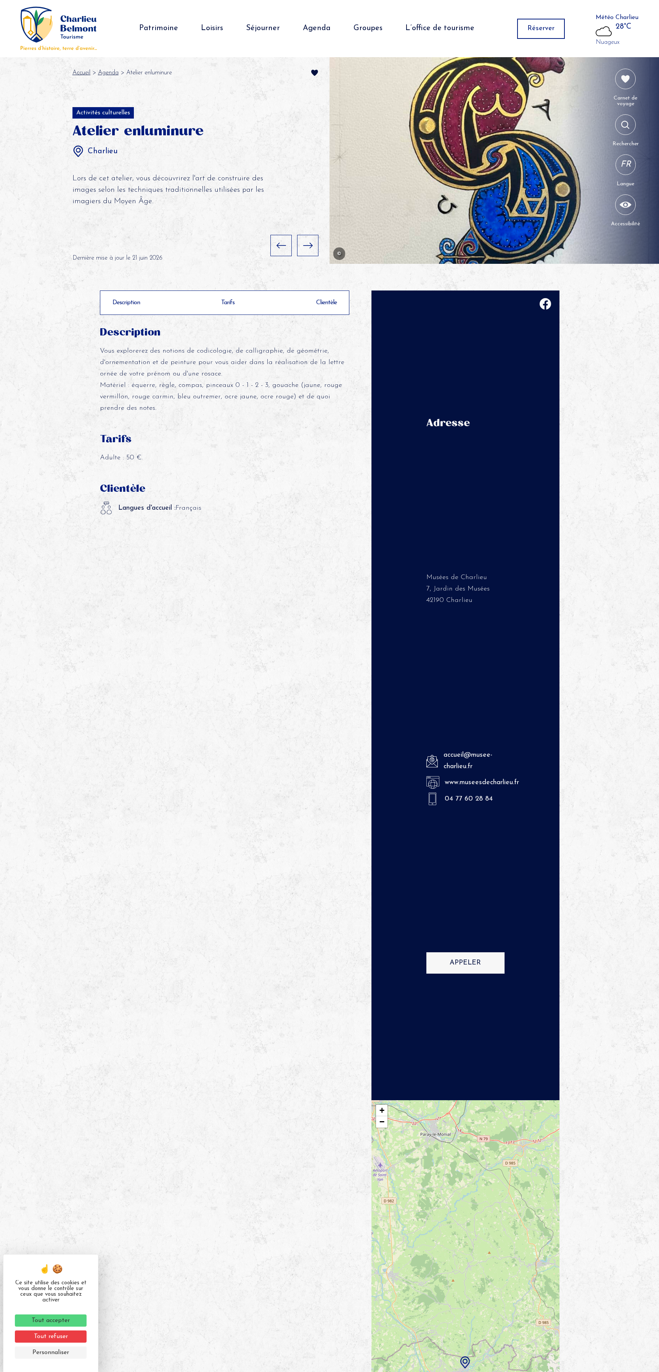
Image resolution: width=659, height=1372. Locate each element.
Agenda (317, 28)
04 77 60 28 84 (469, 799)
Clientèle (326, 303)
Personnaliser (50, 1353)
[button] (281, 245)
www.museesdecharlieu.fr (475, 782)
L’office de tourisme (439, 28)
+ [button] (381, 1110)
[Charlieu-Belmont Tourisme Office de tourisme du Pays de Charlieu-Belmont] (59, 28)
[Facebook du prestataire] (545, 305)
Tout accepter (51, 1320)
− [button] (381, 1121)
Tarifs (228, 303)
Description (126, 303)
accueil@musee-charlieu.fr (468, 761)
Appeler (465, 963)
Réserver (541, 28)
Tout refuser (51, 1336)
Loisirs (212, 28)
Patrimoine (158, 28)
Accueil (81, 73)
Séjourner (263, 28)
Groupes (368, 28)
